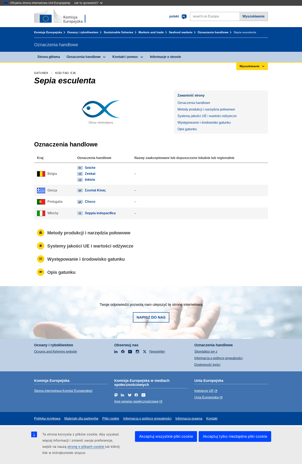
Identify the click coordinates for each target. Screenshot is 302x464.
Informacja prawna (188, 418)
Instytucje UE (204, 391)
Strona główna (48, 57)
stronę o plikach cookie (86, 446)
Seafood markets (180, 32)
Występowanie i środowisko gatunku (204, 122)
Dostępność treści (207, 364)
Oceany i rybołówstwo (82, 32)
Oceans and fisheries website (55, 351)
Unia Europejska (206, 397)
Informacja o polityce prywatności (218, 358)
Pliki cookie (110, 418)
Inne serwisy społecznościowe (136, 401)
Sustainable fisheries (118, 32)
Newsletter (157, 351)
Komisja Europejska (48, 32)
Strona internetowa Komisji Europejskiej (63, 391)
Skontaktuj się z (205, 351)
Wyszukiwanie (253, 16)
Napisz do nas (151, 317)
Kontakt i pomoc (125, 57)
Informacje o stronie (165, 57)
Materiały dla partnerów (81, 418)
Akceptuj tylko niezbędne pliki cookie (235, 436)
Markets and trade (151, 32)
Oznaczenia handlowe (213, 32)
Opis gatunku (187, 129)
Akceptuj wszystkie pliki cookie (166, 436)
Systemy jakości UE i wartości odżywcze (207, 116)
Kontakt (211, 418)
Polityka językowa (47, 418)
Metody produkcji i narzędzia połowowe (206, 109)
